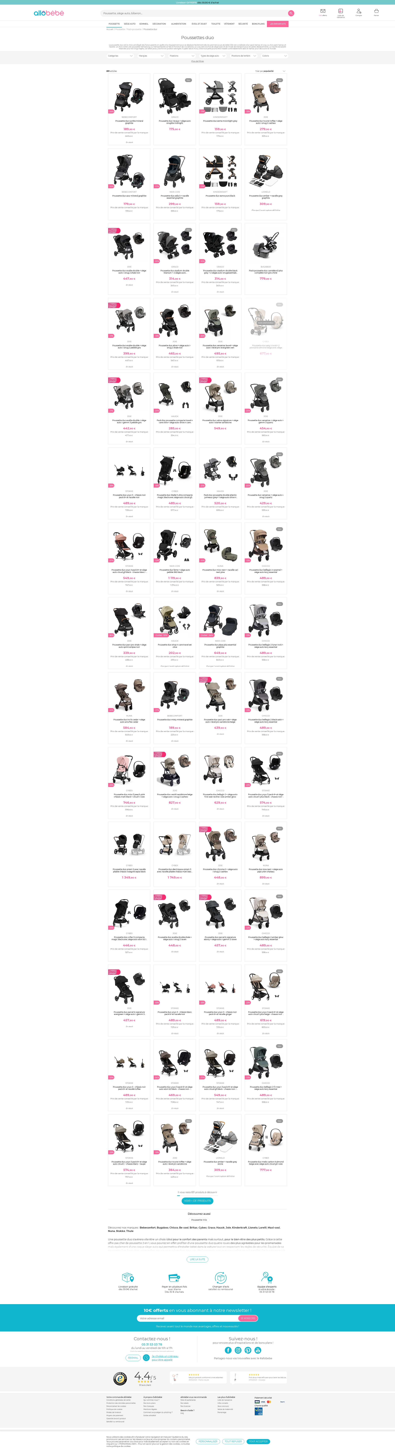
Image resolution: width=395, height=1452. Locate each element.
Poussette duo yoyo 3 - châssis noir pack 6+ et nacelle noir (129, 496)
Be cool (184, 1227)
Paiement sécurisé (263, 1398)
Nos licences (185, 1406)
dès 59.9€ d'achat (128, 1288)
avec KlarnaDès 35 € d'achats (174, 1289)
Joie (228, 1227)
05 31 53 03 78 (267, 1292)
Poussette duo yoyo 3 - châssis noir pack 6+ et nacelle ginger (220, 1013)
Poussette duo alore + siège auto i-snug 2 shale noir (175, 346)
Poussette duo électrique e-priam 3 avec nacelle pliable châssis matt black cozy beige (174, 871)
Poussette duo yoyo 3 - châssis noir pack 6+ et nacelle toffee (129, 1088)
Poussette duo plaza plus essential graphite (220, 646)
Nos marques (148, 1406)
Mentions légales (150, 1409)
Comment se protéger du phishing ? (158, 1412)
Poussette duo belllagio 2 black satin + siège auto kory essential (265, 720)
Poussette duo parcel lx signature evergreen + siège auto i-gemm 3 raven (129, 1014)
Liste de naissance (225, 1400)
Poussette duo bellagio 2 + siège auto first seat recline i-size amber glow (220, 795)
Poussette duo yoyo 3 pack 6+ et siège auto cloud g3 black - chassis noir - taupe (220, 1089)
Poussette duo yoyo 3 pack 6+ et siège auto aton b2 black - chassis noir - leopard (174, 1089)
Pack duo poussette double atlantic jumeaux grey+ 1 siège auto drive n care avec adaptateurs (220, 497)
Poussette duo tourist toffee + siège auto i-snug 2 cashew (265, 122)
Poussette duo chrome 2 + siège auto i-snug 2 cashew (220, 870)
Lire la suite (197, 1259)
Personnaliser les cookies (116, 1406)
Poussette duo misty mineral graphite (174, 719)
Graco (211, 1227)
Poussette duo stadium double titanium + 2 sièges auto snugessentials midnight (174, 272)
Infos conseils (223, 1403)
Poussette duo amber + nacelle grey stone (220, 1163)
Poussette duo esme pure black (220, 196)
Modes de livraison (113, 1412)
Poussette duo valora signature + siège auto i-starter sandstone (220, 421)
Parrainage (222, 1412)
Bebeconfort (148, 1227)
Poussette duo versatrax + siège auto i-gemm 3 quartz (266, 421)
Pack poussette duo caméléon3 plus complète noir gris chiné (266, 271)
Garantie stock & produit (116, 1419)
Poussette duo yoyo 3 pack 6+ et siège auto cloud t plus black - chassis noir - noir (265, 796)
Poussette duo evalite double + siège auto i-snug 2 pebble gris (129, 346)
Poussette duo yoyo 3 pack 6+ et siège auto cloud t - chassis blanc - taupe (129, 1163)
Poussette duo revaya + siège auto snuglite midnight (175, 122)
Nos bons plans (149, 1403)
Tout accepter (258, 1441)
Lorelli (263, 1227)
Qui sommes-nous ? (151, 1400)
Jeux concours (223, 1406)
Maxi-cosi (274, 1227)
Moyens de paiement (114, 1415)
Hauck (220, 1227)
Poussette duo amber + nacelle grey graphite (266, 197)
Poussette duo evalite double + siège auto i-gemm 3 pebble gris (129, 421)
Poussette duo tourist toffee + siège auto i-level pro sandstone (174, 1163)
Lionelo (253, 1227)
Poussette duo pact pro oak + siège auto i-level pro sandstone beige (220, 720)
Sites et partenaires (188, 1400)
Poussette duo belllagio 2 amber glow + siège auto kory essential (265, 938)
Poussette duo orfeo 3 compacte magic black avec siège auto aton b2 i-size (129, 939)
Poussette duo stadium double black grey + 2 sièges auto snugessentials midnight (220, 272)
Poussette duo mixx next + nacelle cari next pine (220, 571)
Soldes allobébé (149, 1415)
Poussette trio (199, 1219)
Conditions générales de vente (118, 1400)
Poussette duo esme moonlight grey (220, 121)
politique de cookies (121, 1446)
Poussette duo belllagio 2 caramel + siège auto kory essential (265, 571)
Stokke (120, 1231)
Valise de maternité (225, 1409)
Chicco (173, 1227)
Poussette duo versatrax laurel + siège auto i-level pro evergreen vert (220, 346)
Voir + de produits (197, 1200)
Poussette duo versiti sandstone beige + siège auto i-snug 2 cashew (174, 795)
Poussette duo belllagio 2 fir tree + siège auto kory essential (266, 1088)
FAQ (182, 1413)
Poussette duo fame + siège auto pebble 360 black (175, 571)
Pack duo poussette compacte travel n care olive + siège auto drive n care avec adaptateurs (175, 422)
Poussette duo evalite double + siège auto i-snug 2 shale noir (129, 271)
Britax (194, 1227)
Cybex (203, 1227)
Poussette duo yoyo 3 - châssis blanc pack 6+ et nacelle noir (175, 1013)
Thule (129, 1231)
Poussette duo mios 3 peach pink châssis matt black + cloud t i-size (129, 795)
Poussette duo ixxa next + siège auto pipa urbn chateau (266, 870)
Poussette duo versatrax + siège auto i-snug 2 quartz (266, 496)
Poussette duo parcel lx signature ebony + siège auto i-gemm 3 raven (220, 938)
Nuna (111, 1231)
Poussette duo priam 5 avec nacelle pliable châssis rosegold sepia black (129, 870)
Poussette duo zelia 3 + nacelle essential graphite (175, 197)
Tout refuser (233, 1441)
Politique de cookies (114, 1409)
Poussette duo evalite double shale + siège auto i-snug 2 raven (175, 938)
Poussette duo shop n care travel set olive (175, 646)
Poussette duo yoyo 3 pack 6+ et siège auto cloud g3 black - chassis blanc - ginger (129, 572)
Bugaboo (162, 1227)
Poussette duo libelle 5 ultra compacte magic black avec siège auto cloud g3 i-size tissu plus (175, 497)
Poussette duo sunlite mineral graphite (129, 122)
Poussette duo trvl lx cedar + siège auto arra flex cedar (129, 720)
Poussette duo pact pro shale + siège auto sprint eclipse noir (129, 646)
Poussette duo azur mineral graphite (129, 196)
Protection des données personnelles (121, 1403)
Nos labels (185, 1403)
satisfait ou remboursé (220, 1288)
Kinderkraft (239, 1227)
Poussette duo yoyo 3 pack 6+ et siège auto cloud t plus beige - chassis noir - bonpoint (265, 1014)
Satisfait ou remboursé (115, 1422)
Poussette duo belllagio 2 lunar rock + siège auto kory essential (265, 646)
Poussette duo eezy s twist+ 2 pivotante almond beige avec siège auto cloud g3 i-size (266, 347)
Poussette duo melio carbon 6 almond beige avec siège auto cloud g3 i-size (266, 1163)
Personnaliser (208, 1441)
